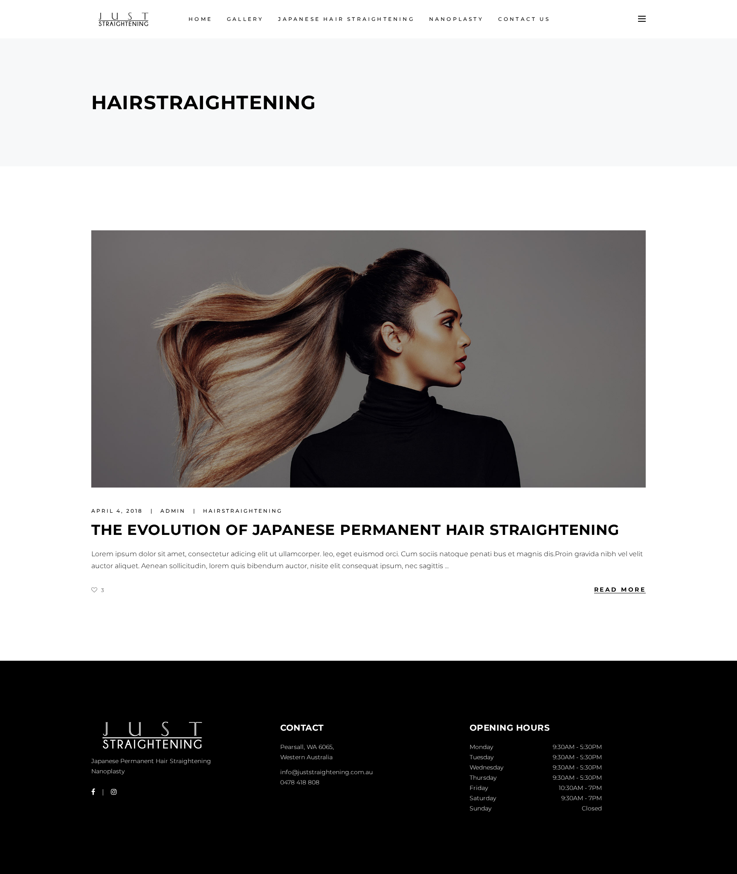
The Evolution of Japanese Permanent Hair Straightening (355, 530)
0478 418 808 (299, 782)
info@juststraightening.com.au (326, 772)
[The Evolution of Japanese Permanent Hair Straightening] (368, 359)
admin (174, 511)
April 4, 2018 (118, 511)
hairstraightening (242, 511)
